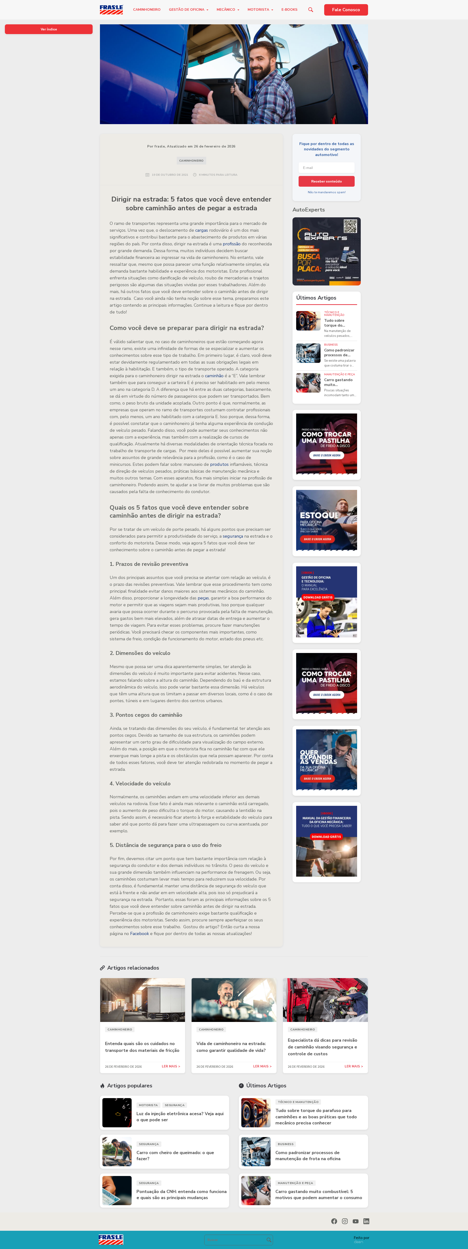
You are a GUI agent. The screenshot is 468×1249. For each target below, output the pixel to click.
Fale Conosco (346, 10)
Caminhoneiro (147, 9)
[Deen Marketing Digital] (358, 1241)
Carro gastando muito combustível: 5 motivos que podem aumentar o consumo (339, 382)
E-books (289, 9)
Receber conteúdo (326, 181)
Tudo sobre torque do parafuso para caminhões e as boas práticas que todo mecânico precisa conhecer (340, 323)
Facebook (139, 934)
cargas (201, 230)
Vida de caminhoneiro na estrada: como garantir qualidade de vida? (231, 1047)
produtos (219, 464)
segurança (233, 536)
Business (331, 344)
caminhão (214, 376)
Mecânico (226, 9)
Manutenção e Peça (339, 374)
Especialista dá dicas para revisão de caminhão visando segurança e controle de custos (322, 1047)
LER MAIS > (171, 1066)
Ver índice (49, 29)
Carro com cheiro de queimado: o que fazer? (175, 1156)
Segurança (175, 1105)
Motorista (259, 9)
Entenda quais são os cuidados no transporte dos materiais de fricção (142, 1047)
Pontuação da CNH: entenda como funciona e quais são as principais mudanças (181, 1195)
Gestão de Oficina (187, 9)
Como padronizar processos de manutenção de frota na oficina (339, 353)
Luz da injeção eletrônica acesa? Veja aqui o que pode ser (180, 1117)
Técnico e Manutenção (334, 313)
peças (203, 598)
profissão (232, 244)
